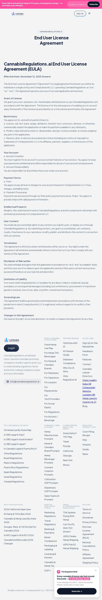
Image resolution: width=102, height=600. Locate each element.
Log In (11, 348)
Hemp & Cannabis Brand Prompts (52, 447)
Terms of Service (87, 511)
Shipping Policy (90, 562)
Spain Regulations (13, 472)
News (85, 454)
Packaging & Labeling (50, 547)
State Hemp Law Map (50, 346)
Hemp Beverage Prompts (49, 459)
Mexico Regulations (14, 462)
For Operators (51, 377)
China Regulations (13, 453)
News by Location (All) (88, 393)
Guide (85, 449)
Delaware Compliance (69, 361)
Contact (86, 364)
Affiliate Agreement (88, 556)
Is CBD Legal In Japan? (15, 444)
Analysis (86, 444)
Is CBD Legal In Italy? (14, 434)
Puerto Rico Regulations (16, 467)
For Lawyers (50, 382)
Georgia (67, 455)
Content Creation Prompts (48, 471)
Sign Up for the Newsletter (90, 345)
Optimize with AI (70, 345)
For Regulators (52, 412)
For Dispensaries (50, 389)
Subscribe (93, 4)
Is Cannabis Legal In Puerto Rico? (20, 448)
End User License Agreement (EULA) (88, 532)
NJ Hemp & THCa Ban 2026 (17, 514)
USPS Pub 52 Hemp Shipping (70, 546)
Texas (66, 441)
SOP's (47, 570)
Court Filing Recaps (88, 433)
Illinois (66, 464)
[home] (17, 13)
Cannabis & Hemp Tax (50, 564)
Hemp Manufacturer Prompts (51, 435)
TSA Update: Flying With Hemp (69, 516)
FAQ (84, 439)
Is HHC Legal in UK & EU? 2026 (19, 535)
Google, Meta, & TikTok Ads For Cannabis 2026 (20, 528)
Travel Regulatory (50, 522)
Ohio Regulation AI (70, 378)
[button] (89, 13)
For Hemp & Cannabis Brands (50, 365)
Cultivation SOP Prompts (51, 481)
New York (68, 460)
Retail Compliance (50, 539)
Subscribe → (77, 591)
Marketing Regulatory (50, 514)
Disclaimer (87, 517)
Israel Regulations (13, 476)
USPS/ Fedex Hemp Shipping (70, 538)
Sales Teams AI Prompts (51, 497)
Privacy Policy (89, 522)
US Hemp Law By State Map (17, 430)
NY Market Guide (68, 353)
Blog (84, 406)
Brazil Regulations (13, 458)
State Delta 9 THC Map (69, 435)
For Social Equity (49, 405)
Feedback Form (87, 353)
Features (87, 359)
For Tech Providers (52, 397)
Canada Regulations (14, 481)
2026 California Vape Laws (17, 509)
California (68, 451)
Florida (66, 446)
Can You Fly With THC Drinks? (69, 528)
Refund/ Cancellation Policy (88, 546)
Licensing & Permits (50, 556)
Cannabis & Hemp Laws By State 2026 (20, 520)
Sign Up (80, 13)
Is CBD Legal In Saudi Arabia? (18, 439)
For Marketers (51, 373)
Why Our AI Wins (68, 369)
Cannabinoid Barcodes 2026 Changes (18, 541)
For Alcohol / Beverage (51, 418)
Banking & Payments (49, 531)
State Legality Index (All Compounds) (89, 384)
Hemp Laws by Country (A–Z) (89, 400)
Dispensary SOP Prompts (51, 489)
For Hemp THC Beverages (51, 354)
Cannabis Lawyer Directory (87, 372)
